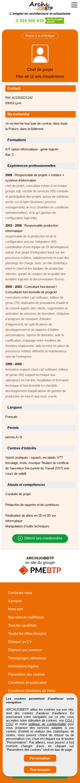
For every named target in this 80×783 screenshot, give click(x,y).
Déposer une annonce (25, 650)
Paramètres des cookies (26, 674)
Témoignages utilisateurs (27, 658)
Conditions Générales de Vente (31, 691)
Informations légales (23, 666)
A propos (15, 601)
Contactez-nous (20, 593)
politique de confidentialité (47, 724)
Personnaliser (40, 758)
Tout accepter (40, 769)
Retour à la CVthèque (40, 35)
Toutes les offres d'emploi (27, 633)
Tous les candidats (22, 625)
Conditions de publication (27, 682)
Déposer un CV (20, 642)
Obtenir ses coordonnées (42, 538)
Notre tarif (15, 609)
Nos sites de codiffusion (26, 617)
